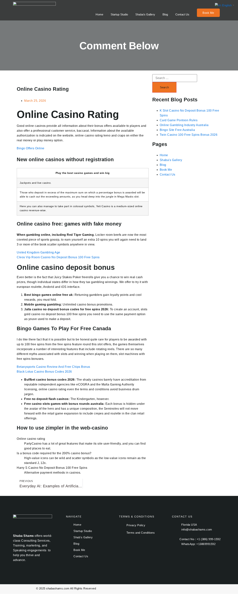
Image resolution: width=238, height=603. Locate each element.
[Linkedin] (210, 554)
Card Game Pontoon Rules (179, 120)
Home (99, 14)
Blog (165, 14)
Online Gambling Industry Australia (184, 125)
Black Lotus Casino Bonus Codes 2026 (44, 371)
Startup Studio (119, 14)
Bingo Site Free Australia (177, 129)
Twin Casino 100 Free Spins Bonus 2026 (189, 134)
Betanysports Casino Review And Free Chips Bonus (53, 366)
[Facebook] (176, 554)
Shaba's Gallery (171, 160)
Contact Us (182, 14)
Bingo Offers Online (30, 148)
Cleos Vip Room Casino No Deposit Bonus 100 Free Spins (58, 257)
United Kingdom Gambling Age (38, 252)
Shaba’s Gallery (145, 14)
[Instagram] (187, 554)
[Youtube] (198, 554)
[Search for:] (174, 78)
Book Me (208, 12)
